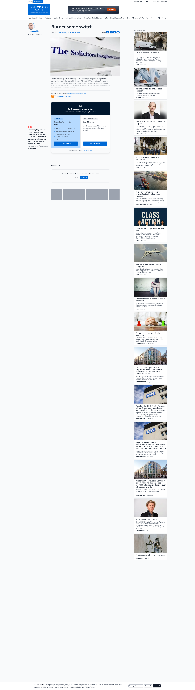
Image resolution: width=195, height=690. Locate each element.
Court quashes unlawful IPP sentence (147, 53)
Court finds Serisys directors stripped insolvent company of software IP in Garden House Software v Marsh (149, 370)
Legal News (32, 18)
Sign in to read (87, 150)
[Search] (165, 18)
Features (48, 18)
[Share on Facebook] (114, 32)
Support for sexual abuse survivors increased (150, 299)
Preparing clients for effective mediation (148, 334)
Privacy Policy (89, 687)
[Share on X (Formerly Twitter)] (111, 32)
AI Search (98, 18)
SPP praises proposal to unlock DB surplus (150, 122)
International (77, 18)
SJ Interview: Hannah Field (147, 519)
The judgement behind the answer (150, 555)
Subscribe (84, 178)
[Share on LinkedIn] (107, 32)
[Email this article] (118, 32)
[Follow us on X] (144, 1)
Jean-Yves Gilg (33, 31)
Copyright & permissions (64, 96)
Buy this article (95, 143)
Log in (76, 178)
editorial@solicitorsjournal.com (76, 93)
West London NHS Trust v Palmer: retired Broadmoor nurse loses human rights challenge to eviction (150, 408)
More (147, 18)
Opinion (40, 18)
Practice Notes (58, 18)
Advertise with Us (138, 18)
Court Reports (89, 18)
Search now (111, 9)
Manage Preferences (135, 686)
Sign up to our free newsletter (160, 1)
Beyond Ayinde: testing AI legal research (149, 89)
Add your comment (75, 32)
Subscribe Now (38, 1)
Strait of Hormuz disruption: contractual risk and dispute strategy (148, 194)
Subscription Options (122, 18)
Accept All (157, 686)
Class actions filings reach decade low (150, 229)
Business (68, 18)
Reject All (148, 686)
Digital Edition (108, 18)
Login (30, 1)
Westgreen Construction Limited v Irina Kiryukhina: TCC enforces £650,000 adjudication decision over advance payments (151, 483)
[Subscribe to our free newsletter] (147, 1)
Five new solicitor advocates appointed (147, 158)
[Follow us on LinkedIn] (141, 1)
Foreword (62, 32)
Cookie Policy (77, 687)
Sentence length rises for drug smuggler (148, 265)
